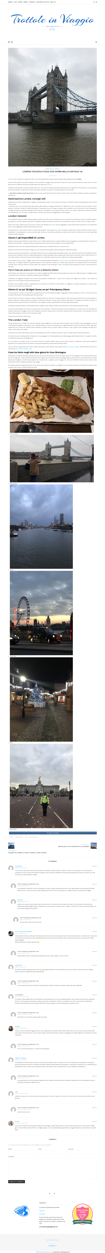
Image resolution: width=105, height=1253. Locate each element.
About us (53, 2)
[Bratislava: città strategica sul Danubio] (94, 846)
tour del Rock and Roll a (24, 349)
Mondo (26, 2)
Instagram (42, 1214)
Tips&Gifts (32, 2)
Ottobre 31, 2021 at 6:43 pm (21, 1059)
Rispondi (94, 866)
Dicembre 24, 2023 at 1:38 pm (21, 1123)
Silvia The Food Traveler (23, 931)
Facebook (42, 1210)
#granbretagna (19, 837)
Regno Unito (50, 169)
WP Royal (55, 1240)
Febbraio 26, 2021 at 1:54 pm (23, 1046)
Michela (20, 900)
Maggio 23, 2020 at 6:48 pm (23, 982)
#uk (26, 837)
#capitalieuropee (33, 837)
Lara (16, 1091)
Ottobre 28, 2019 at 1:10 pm (21, 867)
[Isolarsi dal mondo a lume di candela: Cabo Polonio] (11, 846)
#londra (11, 837)
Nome (10, 1149)
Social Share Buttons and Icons (44, 1252)
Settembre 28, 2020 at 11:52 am (24, 1014)
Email (39, 1149)
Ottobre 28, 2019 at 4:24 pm (23, 885)
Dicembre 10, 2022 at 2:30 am (21, 1093)
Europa (20, 2)
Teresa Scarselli (20, 1058)
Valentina (18, 866)
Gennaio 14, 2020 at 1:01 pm (21, 933)
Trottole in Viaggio (52, 19)
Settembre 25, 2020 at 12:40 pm (22, 996)
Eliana (17, 1121)
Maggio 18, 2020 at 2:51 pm (21, 967)
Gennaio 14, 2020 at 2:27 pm (23, 953)
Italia (15, 2)
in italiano (73, 347)
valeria (17, 1026)
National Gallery (63, 260)
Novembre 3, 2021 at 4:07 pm (23, 1077)
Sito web (70, 1149)
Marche (10, 2)
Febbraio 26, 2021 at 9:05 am (21, 1028)
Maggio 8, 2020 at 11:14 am (23, 901)
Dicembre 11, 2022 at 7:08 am (23, 1109)
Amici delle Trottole (43, 2)
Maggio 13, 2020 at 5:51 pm (26, 919)
